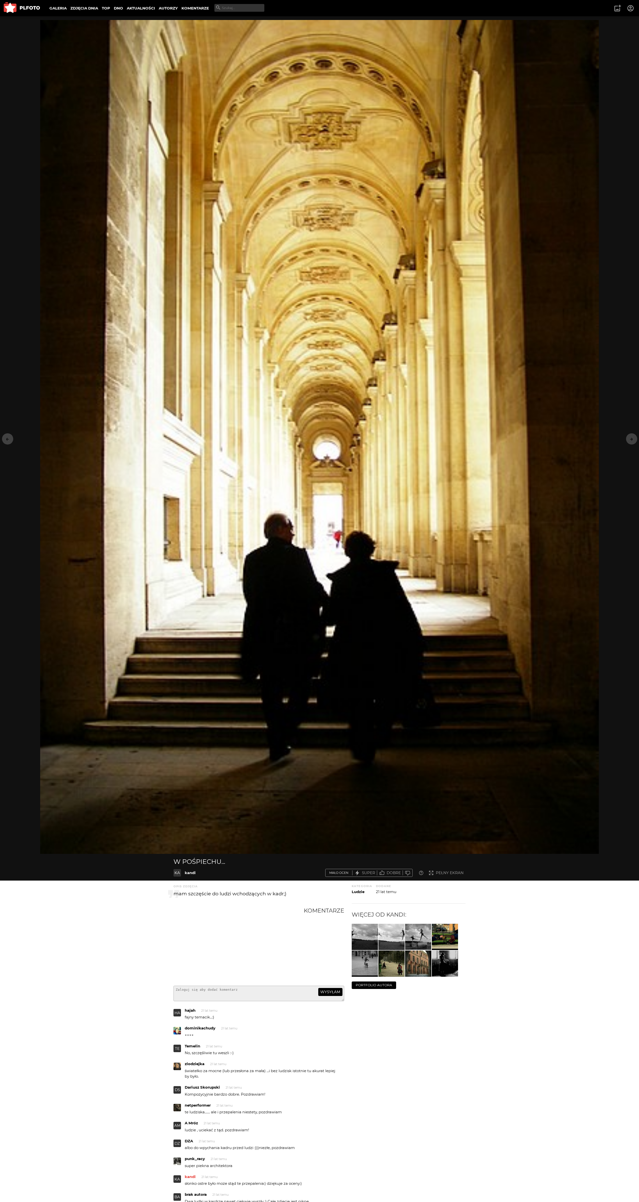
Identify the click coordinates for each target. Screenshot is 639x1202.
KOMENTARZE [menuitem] (195, 8)
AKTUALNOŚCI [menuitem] (141, 8)
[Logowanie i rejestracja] (631, 8)
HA (177, 1012)
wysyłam (330, 991)
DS (177, 1089)
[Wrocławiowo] (365, 964)
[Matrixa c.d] (365, 937)
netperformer (198, 1105)
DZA (189, 1141)
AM (177, 1125)
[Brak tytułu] (418, 937)
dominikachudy (200, 1028)
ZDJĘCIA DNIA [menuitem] (84, 8)
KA (177, 872)
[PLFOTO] (22, 8)
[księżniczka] (445, 964)
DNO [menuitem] (118, 8)
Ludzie (358, 891)
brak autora (196, 1194)
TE (177, 1048)
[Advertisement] (238, 944)
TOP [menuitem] (106, 8)
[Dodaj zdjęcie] (617, 8)
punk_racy (195, 1158)
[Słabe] (408, 873)
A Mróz (191, 1123)
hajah (190, 1010)
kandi (190, 872)
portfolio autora (374, 985)
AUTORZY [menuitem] (168, 8)
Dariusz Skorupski (202, 1087)
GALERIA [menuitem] (58, 8)
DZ (177, 1143)
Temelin (192, 1046)
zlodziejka (194, 1063)
